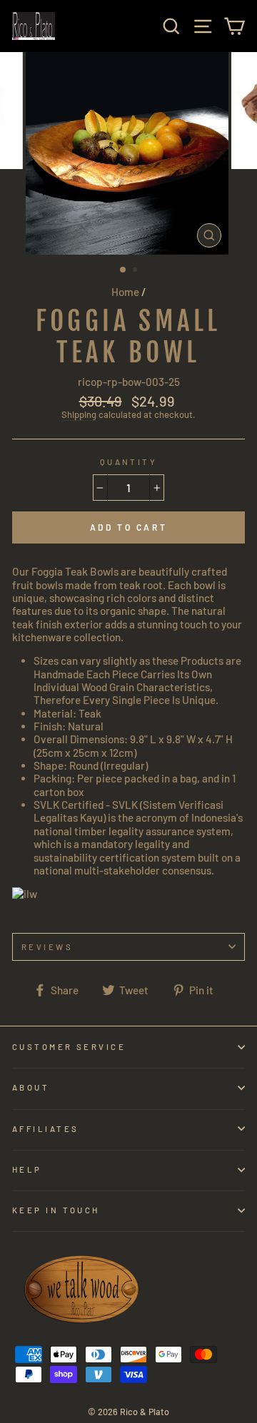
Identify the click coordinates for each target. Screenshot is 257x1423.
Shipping (78, 414)
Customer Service (69, 1046)
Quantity (129, 461)
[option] (128, 153)
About (30, 1087)
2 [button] (136, 271)
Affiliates (45, 1128)
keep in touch (56, 1210)
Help (27, 1169)
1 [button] (123, 270)
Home (125, 291)
